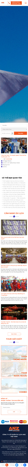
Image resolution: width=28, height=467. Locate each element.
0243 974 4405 (16, 3)
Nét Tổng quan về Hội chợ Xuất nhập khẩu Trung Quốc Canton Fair (14, 190)
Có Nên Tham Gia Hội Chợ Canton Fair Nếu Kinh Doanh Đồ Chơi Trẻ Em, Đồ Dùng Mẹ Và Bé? (14, 188)
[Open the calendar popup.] (12, 133)
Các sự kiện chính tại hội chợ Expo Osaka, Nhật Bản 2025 (13, 192)
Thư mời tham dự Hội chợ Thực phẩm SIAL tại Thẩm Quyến (14, 202)
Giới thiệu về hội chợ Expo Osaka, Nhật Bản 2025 (14, 194)
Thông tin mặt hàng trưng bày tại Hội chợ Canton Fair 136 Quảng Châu (14, 205)
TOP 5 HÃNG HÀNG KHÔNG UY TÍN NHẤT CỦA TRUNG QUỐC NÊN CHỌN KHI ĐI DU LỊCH (14, 183)
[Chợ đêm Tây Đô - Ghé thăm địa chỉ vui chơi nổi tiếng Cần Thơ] (14, 312)
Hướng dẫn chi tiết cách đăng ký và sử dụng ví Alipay (13, 200)
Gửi (14, 411)
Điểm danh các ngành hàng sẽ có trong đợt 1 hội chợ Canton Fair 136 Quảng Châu (14, 204)
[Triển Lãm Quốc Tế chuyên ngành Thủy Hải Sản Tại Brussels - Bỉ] (14, 145)
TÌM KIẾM (20, 133)
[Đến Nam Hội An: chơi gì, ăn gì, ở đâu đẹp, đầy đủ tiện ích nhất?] (14, 255)
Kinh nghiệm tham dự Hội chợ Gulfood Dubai (13, 181)
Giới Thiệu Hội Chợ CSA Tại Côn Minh (12, 196)
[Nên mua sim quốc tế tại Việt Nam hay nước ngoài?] (14, 227)
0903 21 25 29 (16, 2)
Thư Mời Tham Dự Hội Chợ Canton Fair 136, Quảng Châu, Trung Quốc (14, 207)
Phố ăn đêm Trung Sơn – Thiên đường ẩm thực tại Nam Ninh (14, 198)
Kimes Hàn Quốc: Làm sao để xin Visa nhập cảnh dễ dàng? (14, 187)
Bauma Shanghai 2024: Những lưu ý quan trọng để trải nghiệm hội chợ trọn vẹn (14, 185)
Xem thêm (14, 334)
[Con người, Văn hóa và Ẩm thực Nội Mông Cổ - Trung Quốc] (14, 284)
